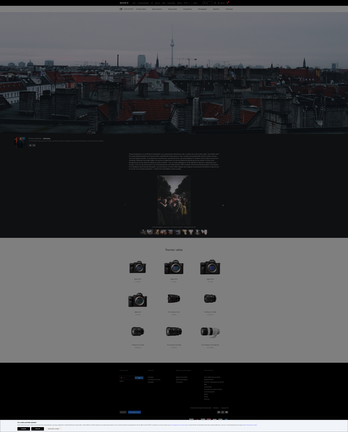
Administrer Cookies (53, 429)
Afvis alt (37, 429)
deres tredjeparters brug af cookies (178, 425)
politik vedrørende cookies (250, 425)
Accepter (23, 429)
